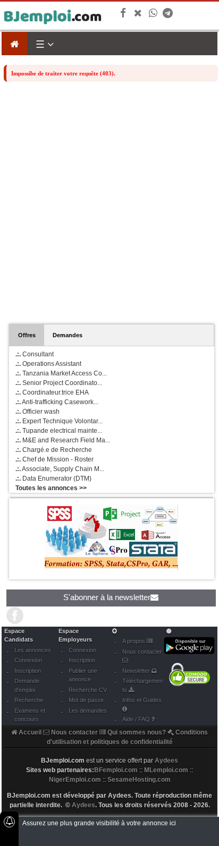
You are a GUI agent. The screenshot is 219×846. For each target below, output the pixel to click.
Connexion (28, 660)
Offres (27, 335)
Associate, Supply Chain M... (59, 469)
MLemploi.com (166, 770)
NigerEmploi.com (75, 779)
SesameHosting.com (139, 779)
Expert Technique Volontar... (59, 421)
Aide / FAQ (136, 719)
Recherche (28, 700)
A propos (134, 641)
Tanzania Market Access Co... (61, 373)
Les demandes (88, 710)
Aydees (83, 805)
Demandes (67, 335)
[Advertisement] (109, 208)
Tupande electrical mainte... (58, 430)
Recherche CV (88, 690)
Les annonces (32, 650)
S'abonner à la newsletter (106, 597)
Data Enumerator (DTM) (53, 478)
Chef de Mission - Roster (54, 459)
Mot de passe (86, 700)
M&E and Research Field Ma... (62, 440)
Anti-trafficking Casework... (56, 402)
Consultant (34, 354)
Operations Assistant (48, 364)
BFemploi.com (116, 770)
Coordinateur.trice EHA (52, 392)
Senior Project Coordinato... (58, 383)
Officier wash (37, 411)
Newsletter (136, 671)
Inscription (27, 671)
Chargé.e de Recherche (53, 450)
